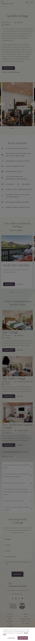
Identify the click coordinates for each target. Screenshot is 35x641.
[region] (17, 634)
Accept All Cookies (22, 638)
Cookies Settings (11, 638)
